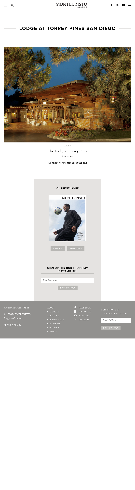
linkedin (84, 320)
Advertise (53, 316)
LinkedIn (129, 5)
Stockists (53, 312)
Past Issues (54, 323)
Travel (67, 146)
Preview (58, 248)
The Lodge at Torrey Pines (67, 151)
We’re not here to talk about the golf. (68, 163)
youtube (84, 316)
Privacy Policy (12, 325)
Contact (52, 331)
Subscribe (76, 248)
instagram (85, 312)
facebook (85, 308)
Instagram (117, 5)
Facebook (111, 5)
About (51, 308)
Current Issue (55, 320)
